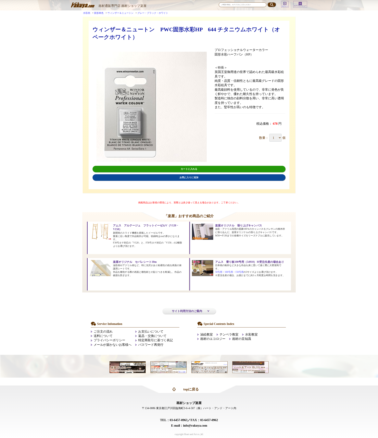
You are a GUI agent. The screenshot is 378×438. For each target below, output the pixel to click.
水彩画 (86, 13)
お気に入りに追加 (189, 177)
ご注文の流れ (103, 331)
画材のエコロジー (212, 338)
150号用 (239, 272)
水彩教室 (251, 334)
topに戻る (191, 389)
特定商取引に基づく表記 (155, 340)
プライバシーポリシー (109, 340)
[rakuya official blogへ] (127, 367)
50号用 (218, 272)
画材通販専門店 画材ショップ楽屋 (122, 5)
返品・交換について (152, 335)
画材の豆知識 (241, 338)
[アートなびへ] (168, 367)
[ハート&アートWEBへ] (209, 367)
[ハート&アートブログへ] (250, 367)
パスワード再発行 (150, 344)
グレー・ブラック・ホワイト (152, 13)
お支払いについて (150, 331)
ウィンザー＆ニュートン (120, 13)
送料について (103, 335)
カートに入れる (189, 169)
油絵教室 (206, 334)
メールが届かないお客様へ (113, 344)
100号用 (229, 272)
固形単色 (99, 13)
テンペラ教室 (229, 334)
